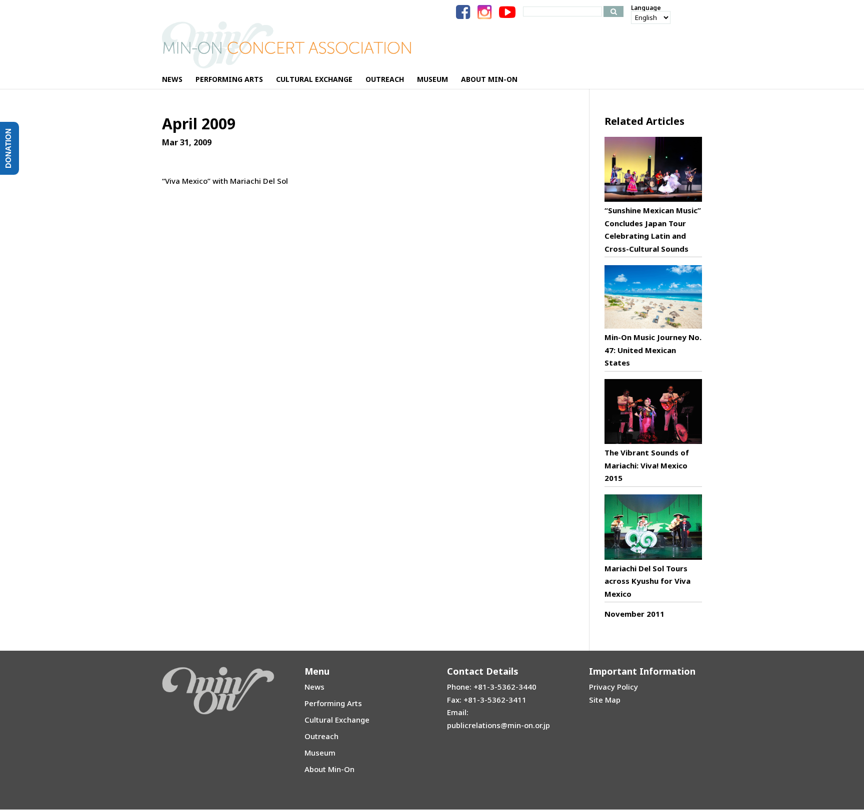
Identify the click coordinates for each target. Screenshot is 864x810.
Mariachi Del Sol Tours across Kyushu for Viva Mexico (647, 581)
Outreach (321, 736)
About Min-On (329, 769)
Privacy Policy (613, 687)
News (314, 687)
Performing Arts (333, 703)
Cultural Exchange (337, 720)
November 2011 (634, 614)
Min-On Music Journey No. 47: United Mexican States (653, 350)
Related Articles (644, 121)
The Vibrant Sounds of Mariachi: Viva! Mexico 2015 (646, 465)
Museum (320, 753)
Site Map (604, 700)
